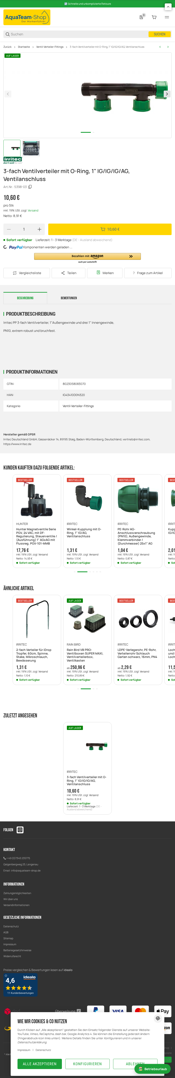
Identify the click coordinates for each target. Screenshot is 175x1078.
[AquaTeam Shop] (26, 17)
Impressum (9, 944)
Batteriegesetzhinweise (17, 950)
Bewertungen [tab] (69, 298)
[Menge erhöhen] (39, 229)
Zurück (7, 47)
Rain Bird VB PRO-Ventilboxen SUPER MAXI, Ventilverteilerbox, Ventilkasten (85, 655)
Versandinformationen (16, 905)
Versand (33, 210)
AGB (5, 932)
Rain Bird (73, 644)
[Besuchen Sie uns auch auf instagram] (20, 830)
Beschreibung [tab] (25, 298)
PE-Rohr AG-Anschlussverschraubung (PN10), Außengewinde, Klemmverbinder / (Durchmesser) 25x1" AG (136, 536)
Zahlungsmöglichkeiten (17, 893)
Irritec (72, 523)
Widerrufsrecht (12, 956)
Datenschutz (11, 926)
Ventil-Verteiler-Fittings (49, 47)
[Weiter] (167, 94)
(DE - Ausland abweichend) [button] (92, 240)
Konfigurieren (87, 1064)
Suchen (159, 34)
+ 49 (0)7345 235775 (18, 858)
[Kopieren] (30, 186)
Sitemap (8, 938)
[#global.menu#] (167, 17)
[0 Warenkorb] (154, 17)
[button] (87, 258)
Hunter (22, 523)
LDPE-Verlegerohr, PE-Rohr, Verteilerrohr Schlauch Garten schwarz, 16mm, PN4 (137, 653)
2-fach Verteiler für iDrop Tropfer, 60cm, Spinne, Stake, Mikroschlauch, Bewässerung (33, 655)
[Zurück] (7, 94)
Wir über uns (10, 899)
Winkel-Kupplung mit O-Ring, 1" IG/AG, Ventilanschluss (84, 532)
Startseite (24, 47)
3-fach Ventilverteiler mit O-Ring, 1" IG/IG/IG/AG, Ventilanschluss (107, 47)
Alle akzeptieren (40, 1064)
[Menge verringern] (8, 229)
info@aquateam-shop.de (26, 870)
